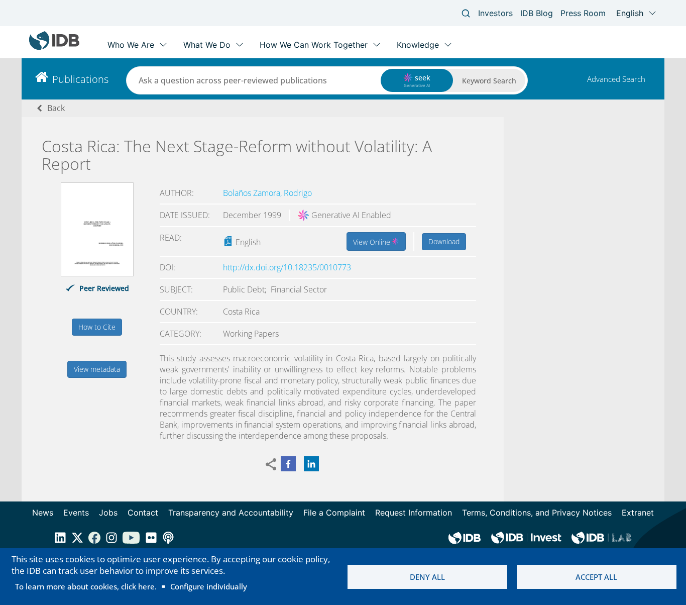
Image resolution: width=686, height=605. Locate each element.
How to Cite (97, 327)
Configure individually (208, 586)
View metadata (97, 369)
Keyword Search (489, 80)
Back (56, 108)
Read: (171, 237)
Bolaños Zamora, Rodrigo (267, 192)
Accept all (596, 577)
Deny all (427, 577)
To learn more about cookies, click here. (86, 586)
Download (444, 241)
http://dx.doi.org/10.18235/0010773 (287, 267)
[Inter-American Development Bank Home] (54, 47)
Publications (80, 79)
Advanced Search (616, 79)
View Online (372, 242)
